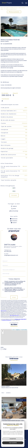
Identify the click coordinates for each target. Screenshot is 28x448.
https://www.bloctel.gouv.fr (14, 315)
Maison (2, 9)
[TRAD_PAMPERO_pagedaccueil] (7, 3)
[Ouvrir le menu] (26, 3)
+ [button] (2, 331)
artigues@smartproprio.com (11, 255)
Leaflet (13, 329)
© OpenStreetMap (24, 329)
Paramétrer (13, 438)
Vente (20, 7)
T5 (4, 9)
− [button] (2, 333)
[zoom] (14, 36)
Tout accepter (13, 442)
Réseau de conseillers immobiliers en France (9, 7)
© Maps (17, 329)
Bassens (23, 7)
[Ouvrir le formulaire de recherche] (22, 3)
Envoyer (14, 297)
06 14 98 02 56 (7, 251)
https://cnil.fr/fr (3, 310)
